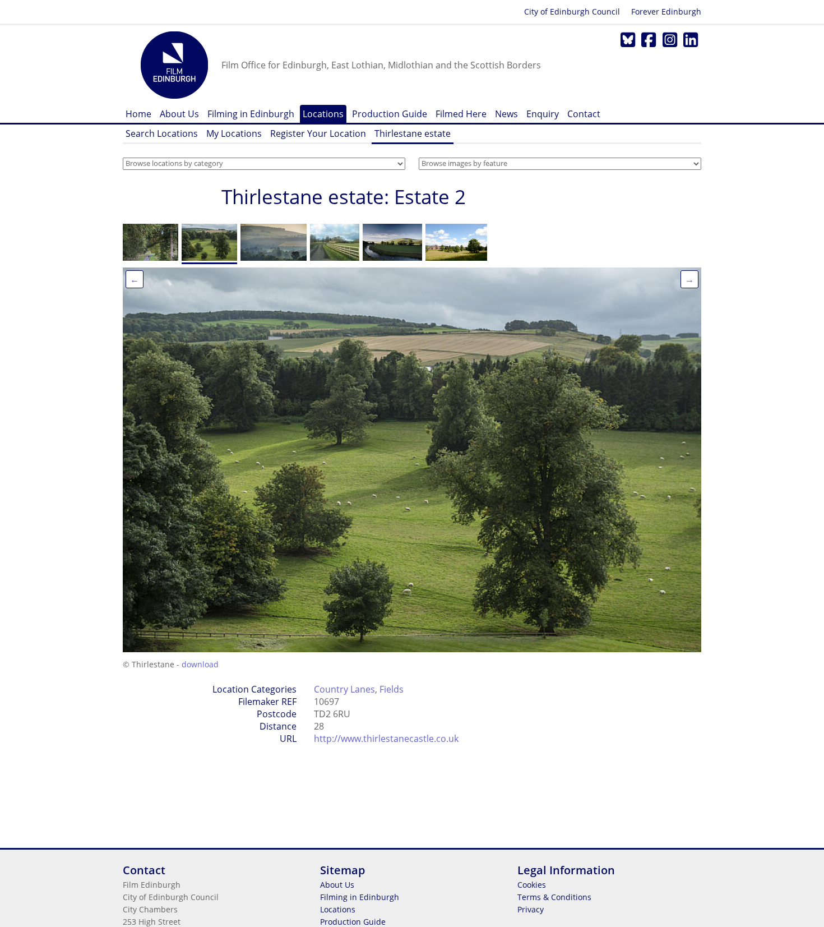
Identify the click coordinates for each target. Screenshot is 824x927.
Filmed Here (461, 114)
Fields (391, 689)
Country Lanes (344, 689)
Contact (583, 114)
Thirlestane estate (412, 133)
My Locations (234, 133)
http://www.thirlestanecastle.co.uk (386, 738)
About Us (179, 114)
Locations (323, 114)
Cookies (531, 884)
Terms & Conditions (554, 897)
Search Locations (162, 133)
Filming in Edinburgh (250, 114)
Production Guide (389, 114)
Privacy (530, 909)
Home (138, 114)
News (506, 114)
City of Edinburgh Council (572, 11)
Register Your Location (318, 133)
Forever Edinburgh (666, 11)
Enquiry (542, 114)
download (200, 664)
